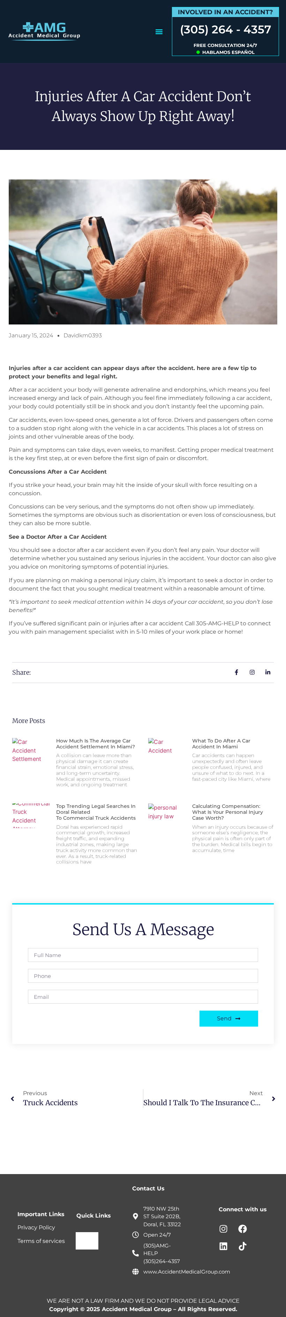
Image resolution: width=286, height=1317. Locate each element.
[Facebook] (242, 1229)
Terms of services (41, 1241)
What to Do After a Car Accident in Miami (221, 744)
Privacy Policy (36, 1227)
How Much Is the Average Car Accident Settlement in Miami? (96, 744)
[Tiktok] (242, 1246)
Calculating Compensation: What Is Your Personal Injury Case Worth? (227, 812)
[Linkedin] (223, 1246)
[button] (159, 31)
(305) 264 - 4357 (225, 29)
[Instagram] (223, 1229)
